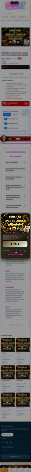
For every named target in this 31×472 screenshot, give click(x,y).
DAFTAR (15, 244)
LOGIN (15, 237)
